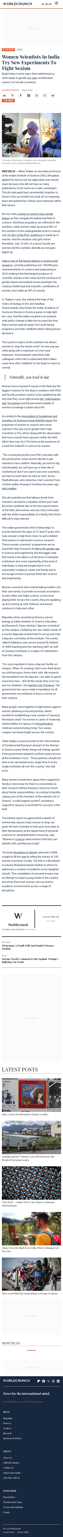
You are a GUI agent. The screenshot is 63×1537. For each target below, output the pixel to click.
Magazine (7, 1418)
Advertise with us (11, 1477)
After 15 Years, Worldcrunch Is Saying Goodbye (25, 1114)
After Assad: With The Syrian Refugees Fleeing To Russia (30, 1293)
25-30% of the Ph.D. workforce (24, 235)
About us (7, 1457)
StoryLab (7, 1433)
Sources (7, 1423)
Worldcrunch (11, 90)
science (20, 839)
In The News (8, 50)
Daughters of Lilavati (25, 852)
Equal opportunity (12, 1472)
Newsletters (9, 1497)
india (19, 50)
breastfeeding (44, 723)
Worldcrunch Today (12, 1502)
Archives (7, 1428)
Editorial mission (11, 1462)
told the (41, 685)
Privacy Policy (23, 1532)
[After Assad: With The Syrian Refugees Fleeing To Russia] (31, 1275)
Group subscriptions (13, 1507)
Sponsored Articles (12, 1438)
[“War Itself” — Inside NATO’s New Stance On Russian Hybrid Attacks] (31, 1183)
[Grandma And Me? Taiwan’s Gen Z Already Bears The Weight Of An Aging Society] (31, 1138)
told (9, 488)
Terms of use (9, 1532)
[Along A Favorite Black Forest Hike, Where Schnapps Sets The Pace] (31, 1229)
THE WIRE (8, 100)
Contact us (8, 1467)
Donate (6, 1512)
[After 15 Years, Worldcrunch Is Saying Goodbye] (31, 1095)
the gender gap (50, 548)
